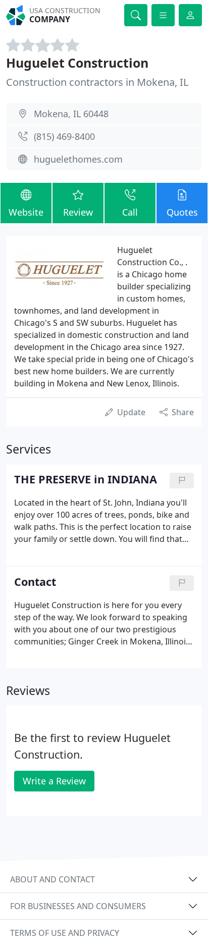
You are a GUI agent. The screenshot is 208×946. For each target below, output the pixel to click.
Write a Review (54, 781)
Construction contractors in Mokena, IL (97, 82)
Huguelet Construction (77, 62)
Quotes (182, 212)
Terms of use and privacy (64, 932)
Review (78, 212)
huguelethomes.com (78, 159)
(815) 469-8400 (64, 136)
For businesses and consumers (78, 906)
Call (130, 212)
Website (26, 212)
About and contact (52, 879)
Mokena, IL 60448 (71, 114)
